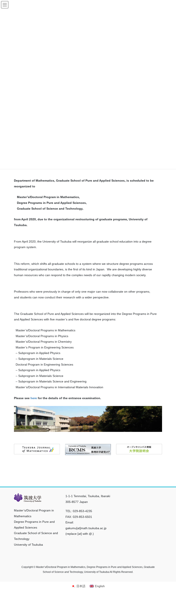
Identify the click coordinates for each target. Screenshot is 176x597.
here (33, 398)
